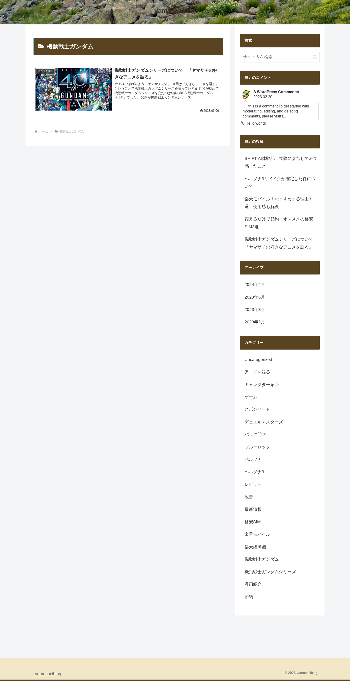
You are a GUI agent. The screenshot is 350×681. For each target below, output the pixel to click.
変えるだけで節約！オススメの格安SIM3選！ (279, 223)
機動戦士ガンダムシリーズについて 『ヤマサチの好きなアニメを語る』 (281, 243)
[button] (315, 57)
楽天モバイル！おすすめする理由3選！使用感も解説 (278, 203)
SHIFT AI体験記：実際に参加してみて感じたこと (281, 162)
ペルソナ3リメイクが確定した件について (280, 182)
